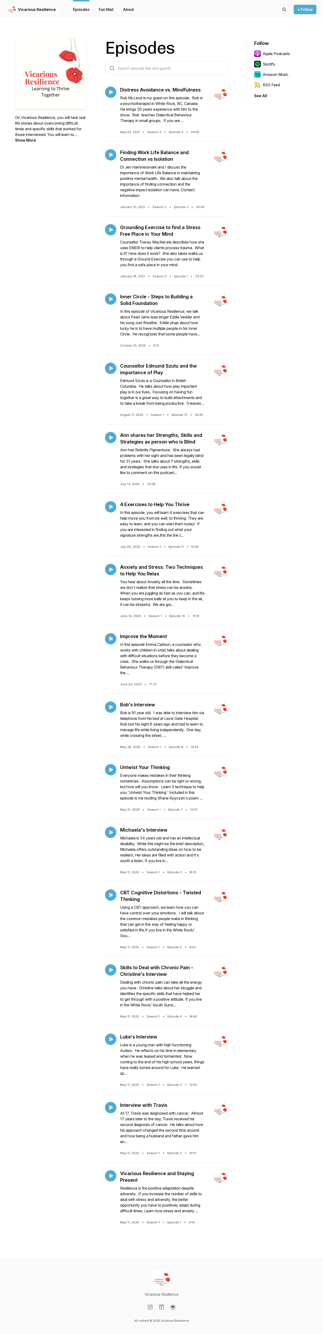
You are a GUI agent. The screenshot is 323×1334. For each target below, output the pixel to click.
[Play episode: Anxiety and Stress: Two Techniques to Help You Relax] (110, 569)
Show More (25, 140)
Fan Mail (106, 9)
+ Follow (305, 9)
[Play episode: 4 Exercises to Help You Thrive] (110, 507)
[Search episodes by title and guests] (112, 68)
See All (260, 95)
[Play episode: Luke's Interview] (110, 1039)
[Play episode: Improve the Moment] (110, 638)
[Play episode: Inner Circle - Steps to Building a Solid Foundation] (110, 299)
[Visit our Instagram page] (150, 1307)
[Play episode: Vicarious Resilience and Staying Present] (110, 1176)
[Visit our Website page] (161, 1307)
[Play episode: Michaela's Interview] (110, 832)
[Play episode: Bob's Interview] (110, 707)
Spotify (269, 64)
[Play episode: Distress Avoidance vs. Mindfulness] (110, 92)
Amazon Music (275, 74)
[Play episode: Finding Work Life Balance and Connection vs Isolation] (110, 155)
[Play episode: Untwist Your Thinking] (110, 769)
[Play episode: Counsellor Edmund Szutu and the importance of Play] (110, 368)
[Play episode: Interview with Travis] (110, 1107)
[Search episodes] (284, 9)
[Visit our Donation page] (172, 1307)
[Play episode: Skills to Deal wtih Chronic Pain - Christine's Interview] (110, 970)
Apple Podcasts (276, 53)
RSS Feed (271, 85)
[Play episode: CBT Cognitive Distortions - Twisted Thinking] (110, 895)
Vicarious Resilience (37, 9)
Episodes (81, 9)
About (128, 9)
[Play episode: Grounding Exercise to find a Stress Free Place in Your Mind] (110, 229)
